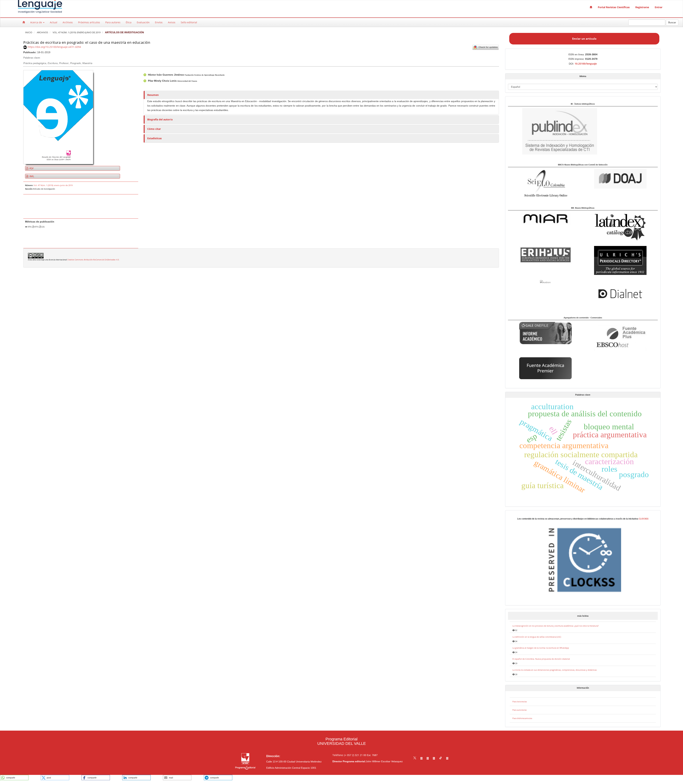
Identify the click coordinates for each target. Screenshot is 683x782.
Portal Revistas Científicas (614, 7)
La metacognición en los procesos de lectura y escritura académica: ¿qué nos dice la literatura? (555, 625)
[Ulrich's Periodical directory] (620, 260)
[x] (414, 758)
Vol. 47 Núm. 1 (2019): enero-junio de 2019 (76, 32)
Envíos (159, 22)
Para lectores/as (519, 701)
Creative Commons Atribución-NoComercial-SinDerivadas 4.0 (93, 259)
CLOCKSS (643, 518)
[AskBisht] (545, 282)
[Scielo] (545, 183)
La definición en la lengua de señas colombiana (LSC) (536, 636)
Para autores (112, 22)
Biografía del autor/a (160, 119)
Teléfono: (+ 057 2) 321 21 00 (349, 755)
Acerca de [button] (36, 22)
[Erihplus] (545, 254)
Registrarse (642, 7)
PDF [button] (31, 168)
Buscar (672, 22)
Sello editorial (189, 22)
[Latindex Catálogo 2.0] (620, 227)
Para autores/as (519, 710)
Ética (128, 22)
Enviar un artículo (584, 38)
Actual (53, 22)
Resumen (153, 95)
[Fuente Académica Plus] (620, 337)
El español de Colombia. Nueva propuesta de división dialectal (541, 659)
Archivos (68, 22)
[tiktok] (440, 758)
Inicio (28, 32)
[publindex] (552, 131)
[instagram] (428, 758)
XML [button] (31, 176)
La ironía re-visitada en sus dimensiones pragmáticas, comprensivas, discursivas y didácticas (554, 670)
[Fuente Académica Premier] (545, 368)
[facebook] (421, 758)
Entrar (658, 7)
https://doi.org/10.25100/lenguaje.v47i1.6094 (54, 47)
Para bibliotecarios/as (522, 718)
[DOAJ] (620, 178)
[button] (14, 777)
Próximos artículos (89, 22)
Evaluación (143, 22)
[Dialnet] (620, 293)
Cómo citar (154, 129)
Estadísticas (154, 138)
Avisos (171, 22)
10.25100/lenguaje (586, 63)
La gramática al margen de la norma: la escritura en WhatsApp (540, 647)
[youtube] (434, 758)
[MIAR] (545, 218)
